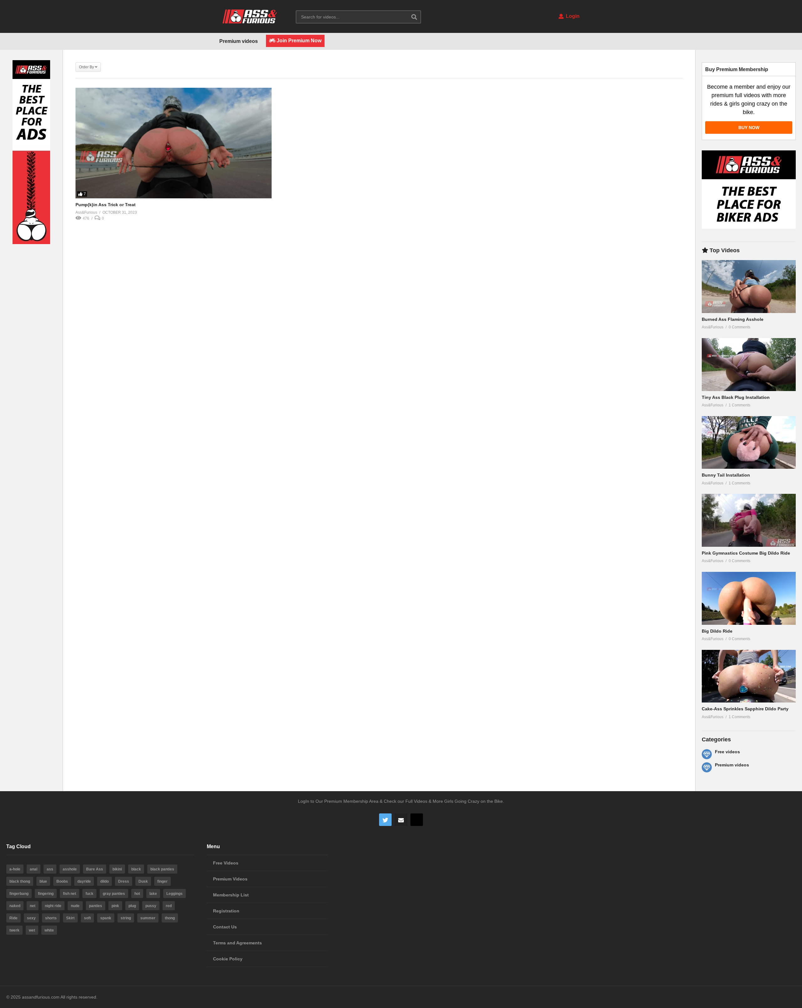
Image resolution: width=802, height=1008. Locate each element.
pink (115, 906)
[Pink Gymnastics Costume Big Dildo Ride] (749, 520)
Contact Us (225, 926)
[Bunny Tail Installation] (749, 442)
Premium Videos (230, 878)
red (169, 906)
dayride (84, 881)
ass (50, 869)
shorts (51, 918)
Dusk (143, 881)
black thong (19, 881)
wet (32, 930)
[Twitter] (385, 819)
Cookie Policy (227, 958)
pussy (150, 906)
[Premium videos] (707, 767)
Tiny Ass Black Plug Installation (736, 397)
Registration (226, 910)
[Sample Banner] (31, 242)
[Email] (401, 819)
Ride (13, 918)
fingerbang (19, 893)
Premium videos (238, 41)
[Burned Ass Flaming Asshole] (749, 286)
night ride (53, 906)
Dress (123, 881)
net (32, 906)
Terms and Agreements (237, 942)
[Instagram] (416, 819)
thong (170, 918)
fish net (69, 893)
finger (162, 881)
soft (87, 918)
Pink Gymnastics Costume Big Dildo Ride (746, 553)
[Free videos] (707, 754)
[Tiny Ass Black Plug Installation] (749, 364)
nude (75, 906)
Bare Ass (94, 869)
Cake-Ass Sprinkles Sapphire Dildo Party (745, 708)
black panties (162, 869)
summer (147, 918)
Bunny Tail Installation (726, 475)
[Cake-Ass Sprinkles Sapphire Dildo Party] (749, 676)
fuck (89, 893)
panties (95, 906)
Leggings (174, 893)
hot (137, 893)
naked (14, 906)
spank (105, 918)
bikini (117, 869)
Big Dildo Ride (717, 631)
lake (153, 893)
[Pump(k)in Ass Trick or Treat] (174, 143)
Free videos (727, 751)
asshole (70, 869)
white (49, 930)
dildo (104, 881)
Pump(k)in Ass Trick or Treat (106, 204)
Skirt (70, 918)
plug (132, 906)
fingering (46, 893)
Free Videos (225, 862)
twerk (14, 930)
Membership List (231, 894)
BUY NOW (748, 127)
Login (572, 16)
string (126, 918)
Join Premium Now (298, 40)
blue (43, 881)
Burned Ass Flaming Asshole (732, 319)
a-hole (14, 869)
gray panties (114, 893)
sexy (31, 918)
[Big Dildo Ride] (749, 598)
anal (33, 869)
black (136, 869)
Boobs (62, 881)
